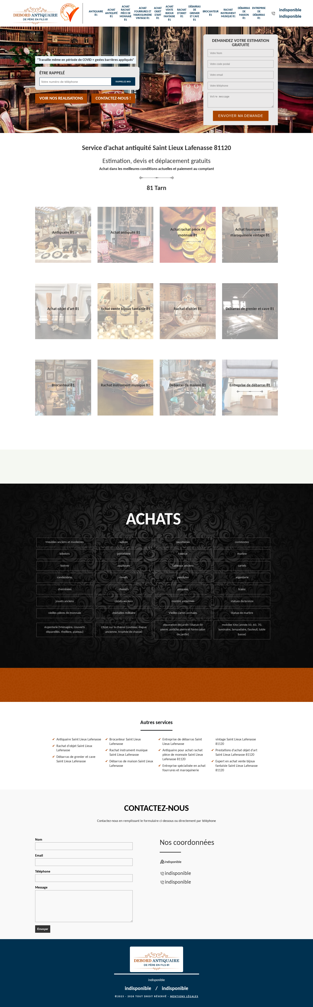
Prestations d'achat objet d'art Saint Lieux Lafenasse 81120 (236, 753)
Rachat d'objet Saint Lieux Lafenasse (74, 748)
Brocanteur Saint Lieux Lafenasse (125, 742)
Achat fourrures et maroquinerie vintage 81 (143, 13)
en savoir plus (63, 261)
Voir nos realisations (61, 98)
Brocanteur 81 (210, 13)
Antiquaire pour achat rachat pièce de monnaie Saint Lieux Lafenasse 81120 (182, 755)
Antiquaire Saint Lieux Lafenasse (78, 739)
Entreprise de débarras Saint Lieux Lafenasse (182, 742)
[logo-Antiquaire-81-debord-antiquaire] (35, 13)
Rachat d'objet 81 (181, 13)
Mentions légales (184, 996)
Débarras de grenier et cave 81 (194, 13)
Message (41, 887)
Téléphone (42, 871)
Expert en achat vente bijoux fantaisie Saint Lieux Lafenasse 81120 (236, 766)
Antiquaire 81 (96, 13)
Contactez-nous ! (113, 98)
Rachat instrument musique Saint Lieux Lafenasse (128, 753)
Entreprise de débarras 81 (259, 13)
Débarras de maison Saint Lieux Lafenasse (131, 764)
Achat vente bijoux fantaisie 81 (169, 13)
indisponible (290, 10)
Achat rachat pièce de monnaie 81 (125, 13)
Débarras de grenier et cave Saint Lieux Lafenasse (75, 759)
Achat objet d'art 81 (158, 13)
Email (39, 855)
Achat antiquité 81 (111, 13)
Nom (38, 839)
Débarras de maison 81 (244, 13)
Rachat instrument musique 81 (228, 13)
